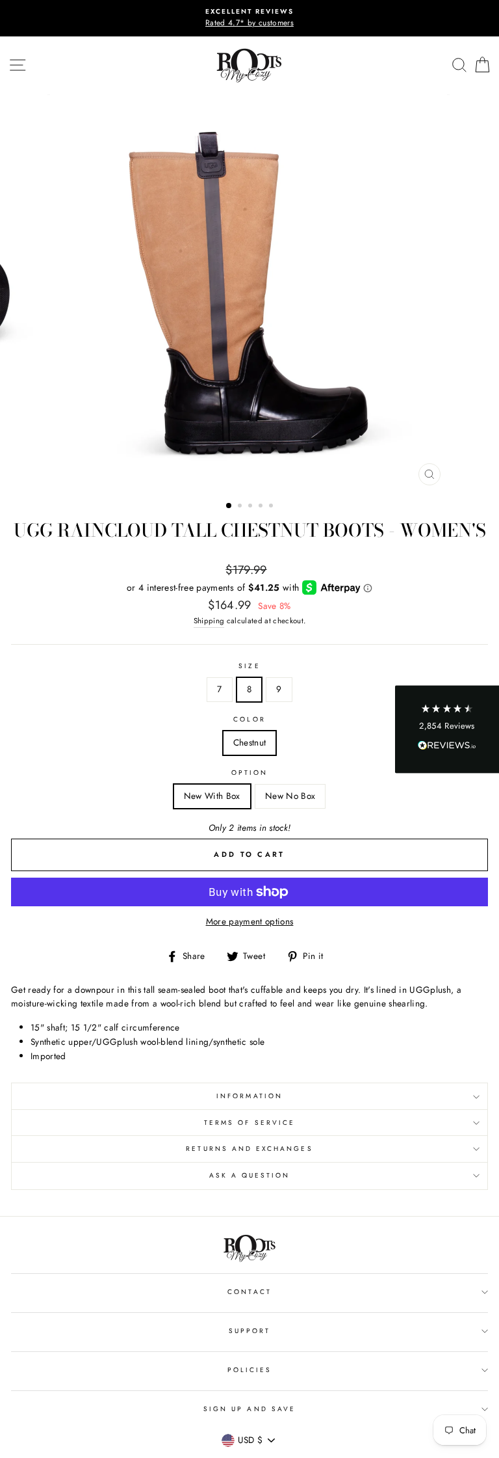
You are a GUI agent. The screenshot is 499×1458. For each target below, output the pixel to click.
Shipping (209, 620)
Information (249, 1096)
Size (249, 666)
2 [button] (241, 507)
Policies (249, 1370)
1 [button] (229, 506)
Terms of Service (249, 1122)
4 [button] (262, 507)
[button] (447, 729)
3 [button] (251, 507)
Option (249, 772)
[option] (249, 18)
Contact (249, 1292)
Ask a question (249, 1175)
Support (249, 1331)
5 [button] (272, 507)
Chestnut (249, 742)
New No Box (290, 795)
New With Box (212, 795)
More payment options (250, 921)
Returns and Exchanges (249, 1149)
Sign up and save (249, 1409)
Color (249, 719)
